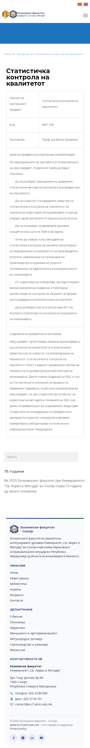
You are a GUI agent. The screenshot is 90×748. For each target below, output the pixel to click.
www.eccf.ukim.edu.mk (24, 725)
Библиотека (18, 584)
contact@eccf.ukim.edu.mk (33, 704)
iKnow (14, 573)
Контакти (16, 600)
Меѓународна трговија (26, 639)
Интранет (17, 595)
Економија (17, 622)
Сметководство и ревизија (29, 644)
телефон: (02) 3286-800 (31, 693)
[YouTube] (41, 737)
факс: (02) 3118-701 (28, 699)
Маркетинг (18, 628)
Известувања (19, 578)
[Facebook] (13, 737)
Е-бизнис (16, 616)
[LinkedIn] (32, 737)
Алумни (15, 589)
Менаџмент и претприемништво (33, 633)
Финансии (17, 650)
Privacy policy (18, 728)
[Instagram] (22, 737)
